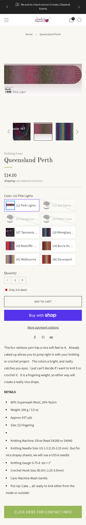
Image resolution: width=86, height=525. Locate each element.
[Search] (79, 20)
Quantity (10, 273)
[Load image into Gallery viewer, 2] (22, 132)
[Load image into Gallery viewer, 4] (64, 132)
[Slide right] (76, 131)
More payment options (43, 327)
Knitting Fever (13, 153)
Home (29, 34)
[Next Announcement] (79, 7)
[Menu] (6, 20)
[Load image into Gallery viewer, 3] (43, 132)
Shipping (9, 181)
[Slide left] (9, 131)
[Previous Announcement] (7, 7)
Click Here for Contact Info (43, 511)
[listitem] (43, 7)
